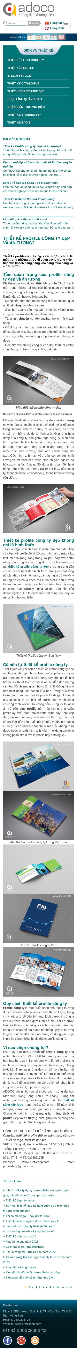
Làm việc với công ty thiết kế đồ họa (29, 1226)
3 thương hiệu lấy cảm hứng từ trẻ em (30, 1277)
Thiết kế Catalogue (23, 83)
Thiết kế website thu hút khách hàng (29, 199)
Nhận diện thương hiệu (26, 107)
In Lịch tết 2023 (19, 75)
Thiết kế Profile (20, 67)
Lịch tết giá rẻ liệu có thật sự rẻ (25, 219)
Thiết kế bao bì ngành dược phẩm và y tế (33, 1221)
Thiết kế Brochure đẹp (25, 91)
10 (57, 1287)
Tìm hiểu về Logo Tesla (21, 1267)
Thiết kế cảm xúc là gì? (21, 1236)
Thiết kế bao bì (19, 122)
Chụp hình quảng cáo (24, 99)
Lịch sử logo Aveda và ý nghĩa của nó (30, 1231)
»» (70, 1287)
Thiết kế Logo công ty (25, 60)
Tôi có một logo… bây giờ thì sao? (28, 1215)
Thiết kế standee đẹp (24, 114)
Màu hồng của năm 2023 (22, 1241)
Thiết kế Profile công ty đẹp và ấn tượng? (32, 146)
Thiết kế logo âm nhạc (20, 1200)
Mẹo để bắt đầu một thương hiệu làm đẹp (33, 1272)
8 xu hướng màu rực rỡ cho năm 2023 (31, 1251)
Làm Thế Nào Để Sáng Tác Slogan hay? (31, 182)
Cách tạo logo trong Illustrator (25, 1246)
